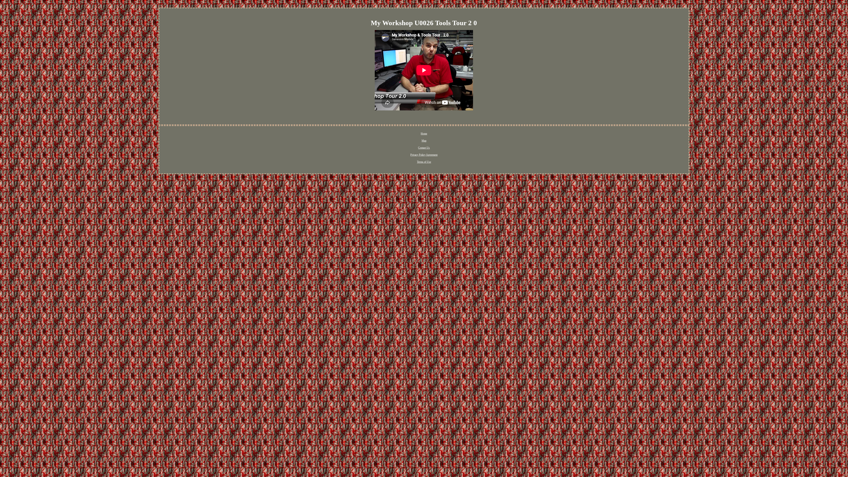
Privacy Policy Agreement (423, 154)
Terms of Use (424, 161)
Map (424, 140)
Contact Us (424, 147)
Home (424, 133)
